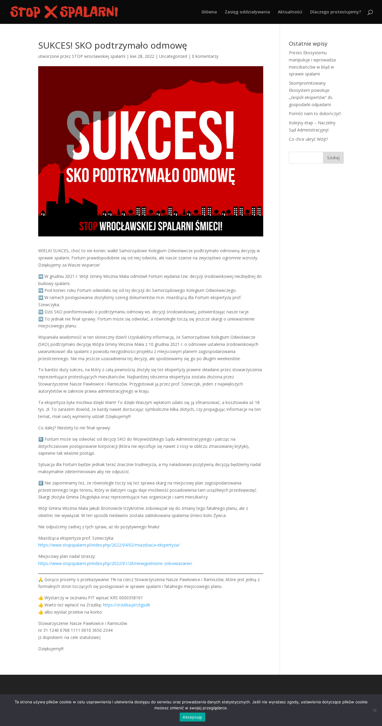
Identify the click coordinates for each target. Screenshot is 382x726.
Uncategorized (173, 56)
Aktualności (290, 12)
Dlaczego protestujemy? (335, 12)
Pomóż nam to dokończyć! (315, 113)
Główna (209, 12)
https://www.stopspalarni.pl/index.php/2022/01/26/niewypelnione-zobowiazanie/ (115, 563)
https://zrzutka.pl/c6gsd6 (126, 605)
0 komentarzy (205, 56)
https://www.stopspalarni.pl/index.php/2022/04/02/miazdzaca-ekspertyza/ (109, 545)
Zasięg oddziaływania (247, 12)
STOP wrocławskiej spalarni (98, 56)
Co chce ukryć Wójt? (308, 139)
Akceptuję (192, 717)
